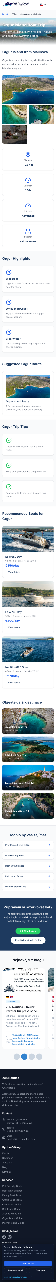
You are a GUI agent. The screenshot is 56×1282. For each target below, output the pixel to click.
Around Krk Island (12, 1213)
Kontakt (6, 1171)
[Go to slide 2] (24, 1057)
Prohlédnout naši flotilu (28, 940)
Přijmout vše (28, 1263)
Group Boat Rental (12, 1199)
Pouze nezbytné (15, 1270)
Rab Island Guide (11, 1209)
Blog (4, 1167)
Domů (5, 14)
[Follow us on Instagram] (9, 1237)
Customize (40, 1270)
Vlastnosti (7, 1162)
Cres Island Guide (11, 1204)
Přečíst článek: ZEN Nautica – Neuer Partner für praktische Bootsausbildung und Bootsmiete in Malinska (26, 1039)
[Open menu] (50, 4)
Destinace (7, 1157)
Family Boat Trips (11, 1195)
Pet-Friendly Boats (12, 1186)
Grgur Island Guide (12, 1218)
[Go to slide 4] (39, 1057)
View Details (14, 572)
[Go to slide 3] (32, 1057)
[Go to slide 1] (17, 1057)
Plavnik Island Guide (13, 1222)
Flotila (5, 1153)
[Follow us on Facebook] (4, 1237)
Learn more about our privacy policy (18, 1277)
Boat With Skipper (12, 1190)
